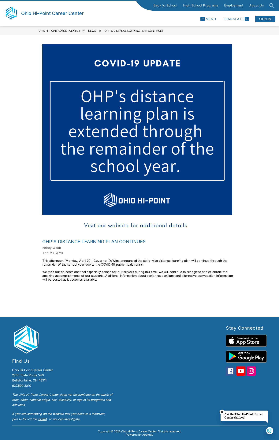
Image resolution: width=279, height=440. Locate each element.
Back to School (165, 5)
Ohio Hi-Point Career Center (59, 30)
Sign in (265, 19)
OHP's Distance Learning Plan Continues (134, 30)
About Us (256, 5)
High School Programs (200, 5)
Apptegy (147, 434)
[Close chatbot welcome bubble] (222, 412)
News (92, 30)
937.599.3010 (21, 386)
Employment (233, 5)
